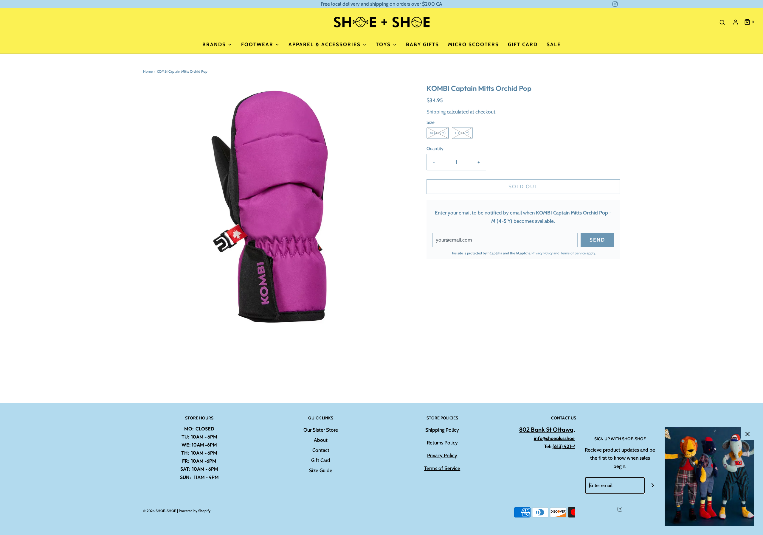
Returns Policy (442, 443)
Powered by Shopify (194, 510)
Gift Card (523, 44)
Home (148, 71)
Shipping (436, 112)
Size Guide (320, 470)
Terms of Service (573, 253)
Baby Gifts (422, 44)
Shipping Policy (442, 430)
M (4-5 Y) (438, 132)
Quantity (435, 148)
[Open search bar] (722, 22)
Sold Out (523, 186)
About (321, 440)
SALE (554, 44)
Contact (320, 450)
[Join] (653, 485)
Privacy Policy (542, 253)
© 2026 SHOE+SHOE (159, 510)
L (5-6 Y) (462, 132)
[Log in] (735, 22)
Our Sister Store (320, 430)
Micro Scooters (473, 44)
